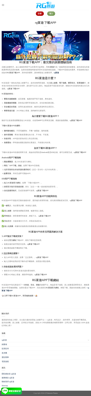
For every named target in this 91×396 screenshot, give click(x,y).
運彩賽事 (5, 357)
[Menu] (3, 5)
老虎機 (4, 353)
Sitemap (5, 385)
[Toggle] (88, 340)
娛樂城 (4, 344)
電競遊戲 (5, 361)
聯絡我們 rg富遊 (8, 381)
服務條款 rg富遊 (8, 378)
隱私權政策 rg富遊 (9, 374)
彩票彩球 (5, 348)
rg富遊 (4, 340)
